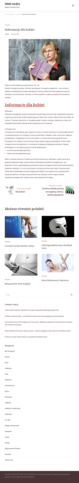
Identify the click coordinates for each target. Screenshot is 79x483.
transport (8, 431)
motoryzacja (9, 385)
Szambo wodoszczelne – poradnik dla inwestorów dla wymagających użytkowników (34, 316)
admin (7, 34)
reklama (8, 403)
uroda (7, 25)
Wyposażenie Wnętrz (12, 448)
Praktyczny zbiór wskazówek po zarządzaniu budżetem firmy (26, 337)
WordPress (31, 477)
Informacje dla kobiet (25, 104)
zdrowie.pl (9, 460)
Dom (6, 362)
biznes (7, 357)
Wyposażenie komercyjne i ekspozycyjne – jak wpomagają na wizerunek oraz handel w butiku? (38, 331)
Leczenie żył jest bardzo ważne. (20, 245)
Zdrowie (8, 454)
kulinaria (8, 380)
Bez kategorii (10, 351)
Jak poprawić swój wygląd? (18, 283)
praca (7, 391)
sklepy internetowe (12, 425)
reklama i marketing (12, 408)
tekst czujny (12, 3)
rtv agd (7, 420)
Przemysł (8, 397)
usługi (7, 443)
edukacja (8, 368)
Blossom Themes (10, 477)
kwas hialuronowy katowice (55, 280)
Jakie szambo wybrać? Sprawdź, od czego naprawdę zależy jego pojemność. (32, 310)
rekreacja (8, 414)
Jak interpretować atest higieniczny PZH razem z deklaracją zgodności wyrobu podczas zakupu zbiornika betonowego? (38, 323)
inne (6, 374)
